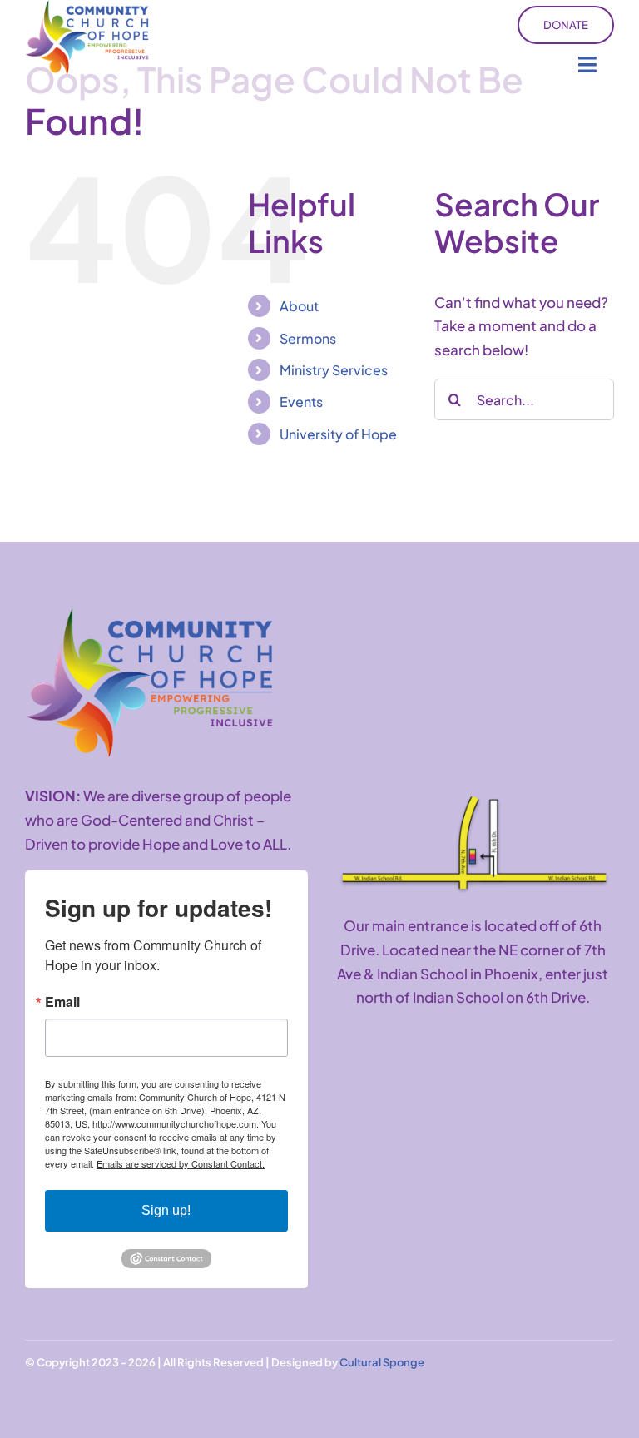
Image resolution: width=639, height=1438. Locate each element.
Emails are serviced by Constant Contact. (181, 1163)
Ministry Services (334, 370)
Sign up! (166, 1210)
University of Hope (338, 434)
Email (62, 1002)
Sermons (308, 338)
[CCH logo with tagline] (150, 615)
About (299, 306)
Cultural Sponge (381, 1362)
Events (301, 401)
